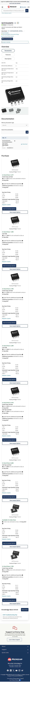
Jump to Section (6, 42)
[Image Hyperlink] (12, 7)
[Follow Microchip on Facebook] (8, 671)
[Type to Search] (27, 132)
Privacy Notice (17, 678)
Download (24, 144)
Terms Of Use (10, 678)
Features (8, 54)
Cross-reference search (6, 13)
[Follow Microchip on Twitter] (13, 671)
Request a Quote (6, 204)
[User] (23, 7)
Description (8, 59)
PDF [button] (9, 31)
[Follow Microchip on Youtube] (16, 670)
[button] (5, 32)
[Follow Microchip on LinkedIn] (11, 671)
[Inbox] (28, 7)
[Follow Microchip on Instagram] (19, 671)
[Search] (26, 10)
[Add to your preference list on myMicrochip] (15, 23)
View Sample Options (15, 212)
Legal (22, 678)
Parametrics (8, 50)
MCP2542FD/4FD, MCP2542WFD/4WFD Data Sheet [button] (16, 31)
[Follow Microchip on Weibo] (22, 671)
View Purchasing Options (9, 208)
